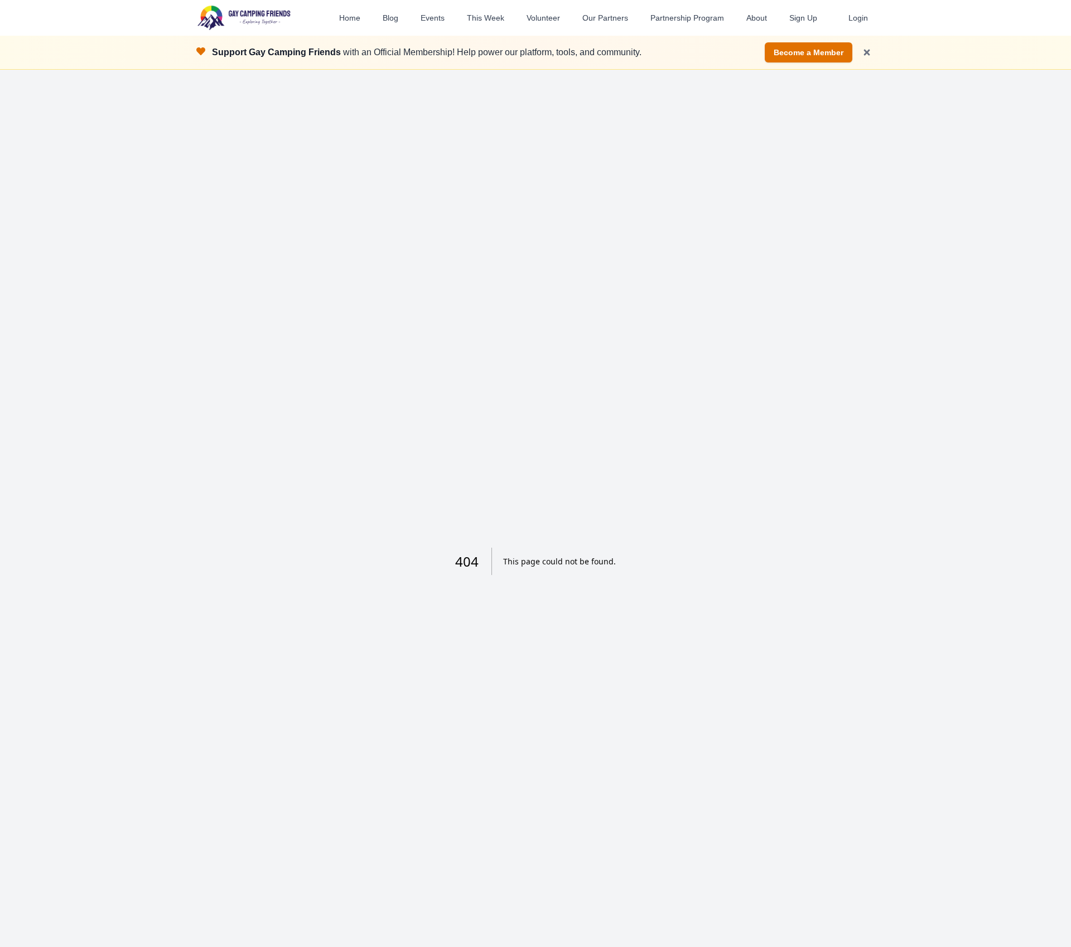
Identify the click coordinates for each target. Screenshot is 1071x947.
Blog (390, 17)
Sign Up (803, 17)
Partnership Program (687, 17)
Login (858, 17)
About (756, 17)
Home (349, 17)
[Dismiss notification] (867, 52)
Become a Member (808, 52)
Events (433, 17)
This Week (485, 17)
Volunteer (543, 17)
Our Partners (605, 17)
